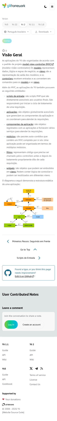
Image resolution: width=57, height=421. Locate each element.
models (37, 67)
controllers (7, 78)
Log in (11, 324)
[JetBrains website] (8, 404)
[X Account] (31, 368)
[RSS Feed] (41, 368)
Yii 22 (14, 24)
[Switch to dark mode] (46, 6)
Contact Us (35, 384)
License (33, 379)
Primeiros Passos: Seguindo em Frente (31, 241)
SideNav (7, 41)
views (42, 71)
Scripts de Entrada (26, 257)
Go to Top (25, 249)
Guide (5, 350)
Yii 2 (23, 24)
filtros (9, 152)
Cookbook (7, 383)
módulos (11, 136)
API (4, 354)
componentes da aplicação (20, 124)
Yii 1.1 (32, 24)
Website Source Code (13, 412)
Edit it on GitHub (23, 276)
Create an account (31, 324)
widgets (10, 168)
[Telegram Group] (36, 368)
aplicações (12, 111)
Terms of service (38, 375)
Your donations (13, 399)
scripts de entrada (15, 96)
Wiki (4, 359)
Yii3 (6, 24)
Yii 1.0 (41, 24)
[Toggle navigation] (52, 6)
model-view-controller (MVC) (37, 64)
